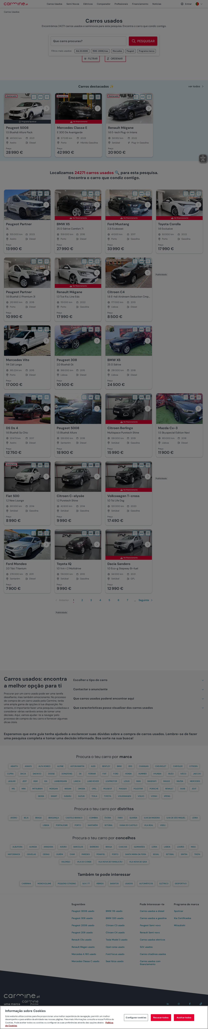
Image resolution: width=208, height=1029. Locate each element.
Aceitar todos (184, 1017)
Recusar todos (161, 1017)
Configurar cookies (136, 1017)
